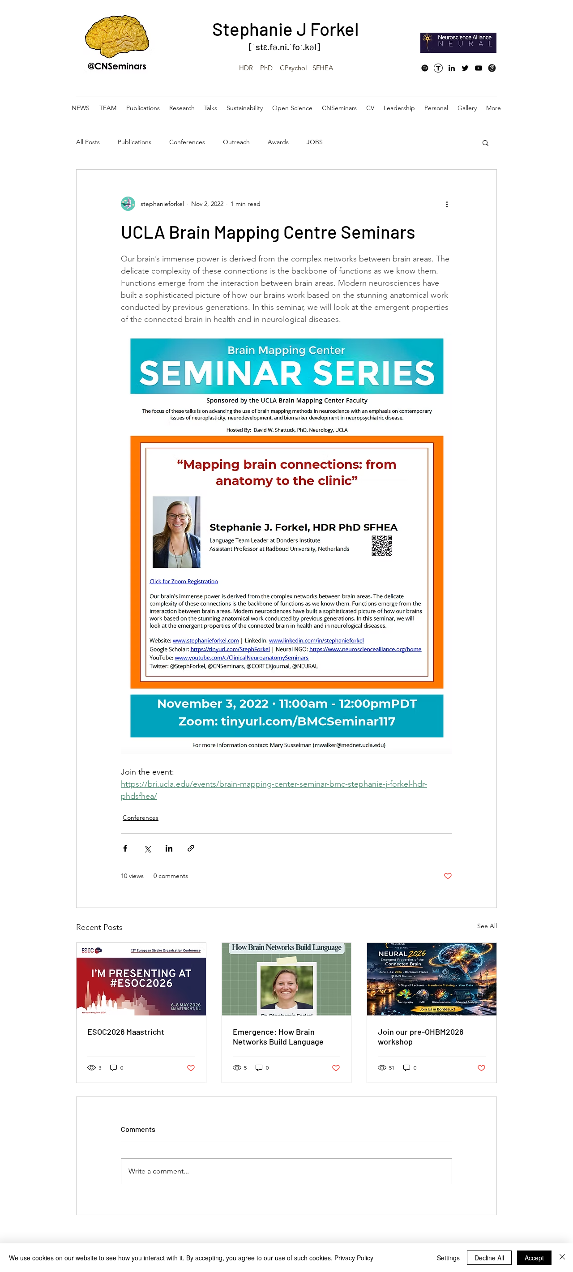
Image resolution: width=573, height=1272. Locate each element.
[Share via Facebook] (125, 848)
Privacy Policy (353, 1257)
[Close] (562, 1258)
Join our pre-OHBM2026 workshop (420, 1036)
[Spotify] (424, 68)
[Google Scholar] (491, 68)
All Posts (88, 142)
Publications (134, 142)
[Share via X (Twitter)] (147, 848)
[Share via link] (191, 848)
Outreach (236, 142)
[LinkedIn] (451, 68)
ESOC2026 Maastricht (125, 1031)
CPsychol (293, 68)
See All (487, 926)
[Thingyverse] (438, 68)
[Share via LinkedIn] (169, 848)
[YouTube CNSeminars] (478, 68)
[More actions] (446, 203)
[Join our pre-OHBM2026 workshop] (431, 979)
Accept (534, 1257)
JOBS (315, 142)
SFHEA (322, 68)
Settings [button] (448, 1257)
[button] (485, 142)
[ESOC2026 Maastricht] (141, 979)
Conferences (187, 142)
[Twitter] (465, 68)
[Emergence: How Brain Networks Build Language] (286, 979)
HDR (246, 68)
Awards (278, 142)
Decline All (489, 1257)
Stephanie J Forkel (285, 28)
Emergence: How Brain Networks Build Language (278, 1036)
